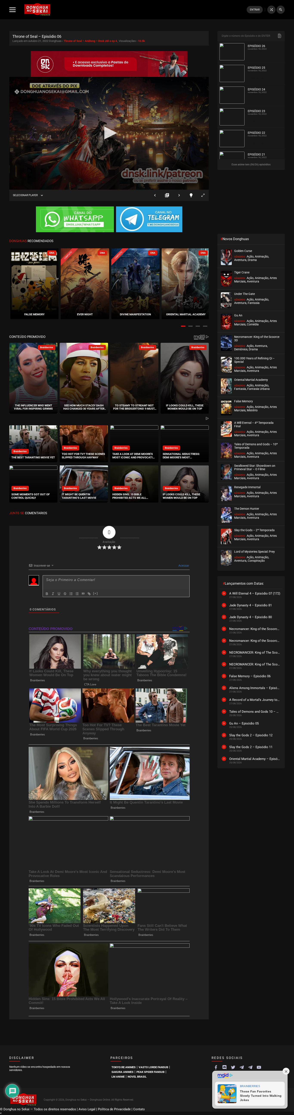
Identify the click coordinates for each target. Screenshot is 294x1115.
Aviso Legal (87, 1109)
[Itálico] (53, 593)
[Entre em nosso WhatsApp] (75, 219)
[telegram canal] (242, 1067)
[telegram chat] (250, 1067)
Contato (139, 1109)
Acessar (183, 565)
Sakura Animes (122, 1072)
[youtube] (259, 1067)
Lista (167, 195)
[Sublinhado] (59, 593)
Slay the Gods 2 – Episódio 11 (250, 747)
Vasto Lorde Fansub (153, 1067)
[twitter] (233, 1067)
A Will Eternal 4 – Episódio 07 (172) (254, 593)
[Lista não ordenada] (77, 593)
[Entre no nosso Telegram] (149, 219)
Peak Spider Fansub (150, 1072)
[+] (95, 593)
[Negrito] (47, 593)
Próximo (179, 195)
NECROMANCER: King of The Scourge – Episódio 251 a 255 (254, 652)
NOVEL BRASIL (137, 1076)
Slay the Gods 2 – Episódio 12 (250, 735)
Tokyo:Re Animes (123, 1067)
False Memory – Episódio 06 (250, 676)
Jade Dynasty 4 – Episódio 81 (250, 605)
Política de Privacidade (114, 1109)
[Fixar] (65, 593)
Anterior (155, 195)
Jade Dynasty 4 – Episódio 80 (250, 617)
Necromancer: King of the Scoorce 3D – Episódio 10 (254, 641)
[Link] (89, 593)
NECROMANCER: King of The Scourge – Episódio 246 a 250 (254, 664)
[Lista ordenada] (71, 593)
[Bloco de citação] (83, 593)
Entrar (255, 9)
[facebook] (216, 1067)
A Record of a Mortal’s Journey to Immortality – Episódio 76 (254, 700)
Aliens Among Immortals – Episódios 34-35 (254, 688)
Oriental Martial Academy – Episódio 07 (254, 759)
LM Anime (118, 1076)
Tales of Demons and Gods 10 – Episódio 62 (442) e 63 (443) (254, 712)
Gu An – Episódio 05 (244, 723)
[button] (183, 326)
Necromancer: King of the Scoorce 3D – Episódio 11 (254, 629)
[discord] (224, 1067)
